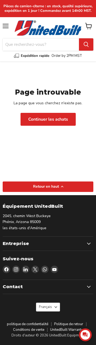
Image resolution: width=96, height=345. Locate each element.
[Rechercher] (86, 44)
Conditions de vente (28, 329)
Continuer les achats (48, 119)
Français (45, 307)
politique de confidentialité (27, 324)
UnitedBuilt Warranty (66, 329)
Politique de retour (68, 324)
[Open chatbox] (85, 334)
